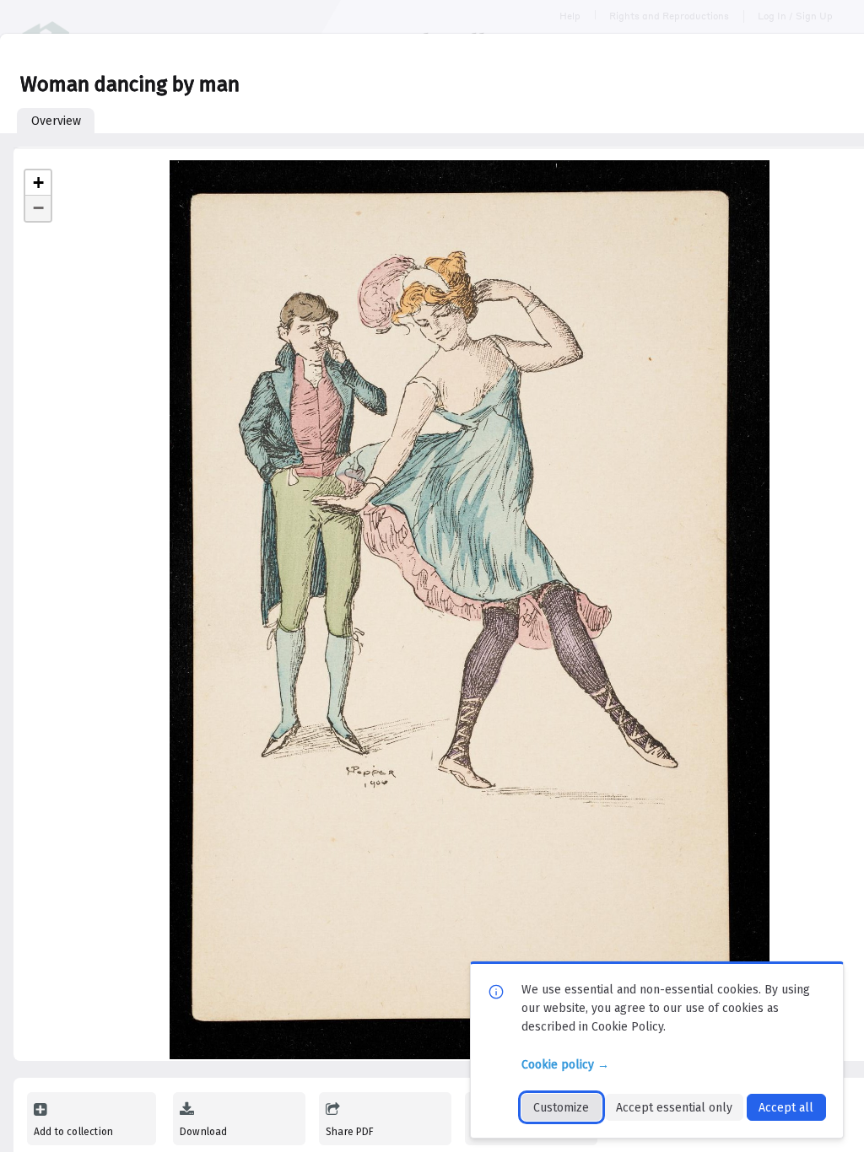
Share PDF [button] (350, 1132)
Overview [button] (56, 121)
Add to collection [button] (73, 1132)
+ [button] (38, 182)
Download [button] (203, 1132)
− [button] (38, 207)
